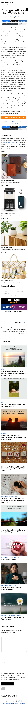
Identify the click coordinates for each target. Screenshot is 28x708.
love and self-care (16, 144)
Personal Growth (20, 16)
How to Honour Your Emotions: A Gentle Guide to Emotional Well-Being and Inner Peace (13, 373)
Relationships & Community (15, 432)
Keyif (17, 123)
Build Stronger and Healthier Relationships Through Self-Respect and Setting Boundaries (13, 437)
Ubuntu (21, 121)
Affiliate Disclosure (20, 704)
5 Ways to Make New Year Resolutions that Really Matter (13, 332)
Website (4, 668)
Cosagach (12, 123)
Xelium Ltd (20, 701)
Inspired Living (12, 16)
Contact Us (16, 703)
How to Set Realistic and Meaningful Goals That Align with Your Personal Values (13, 469)
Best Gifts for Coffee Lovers (8, 213)
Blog (12, 703)
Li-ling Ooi (4, 16)
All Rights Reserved (7, 703)
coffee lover (15, 142)
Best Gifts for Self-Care (7, 280)
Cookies (5, 704)
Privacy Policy (22, 703)
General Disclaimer (12, 704)
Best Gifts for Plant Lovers (7, 247)
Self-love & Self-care (14, 465)
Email (3, 662)
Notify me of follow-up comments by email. (15, 677)
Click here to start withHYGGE (14, 117)
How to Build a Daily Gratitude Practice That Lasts (11, 588)
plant (5, 142)
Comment (5, 638)
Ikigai (17, 121)
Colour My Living (6, 700)
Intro (9, 121)
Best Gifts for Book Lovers (7, 180)
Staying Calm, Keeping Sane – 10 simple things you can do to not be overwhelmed (15, 328)
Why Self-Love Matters (8, 560)
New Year (11, 615)
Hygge (13, 121)
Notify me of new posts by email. (12, 679)
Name (4, 656)
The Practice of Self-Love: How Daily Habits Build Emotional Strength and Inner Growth (12, 500)
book (9, 142)
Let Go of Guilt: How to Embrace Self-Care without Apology (13, 405)
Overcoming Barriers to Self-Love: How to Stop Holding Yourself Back (13, 531)
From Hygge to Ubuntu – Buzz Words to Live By (14, 11)
